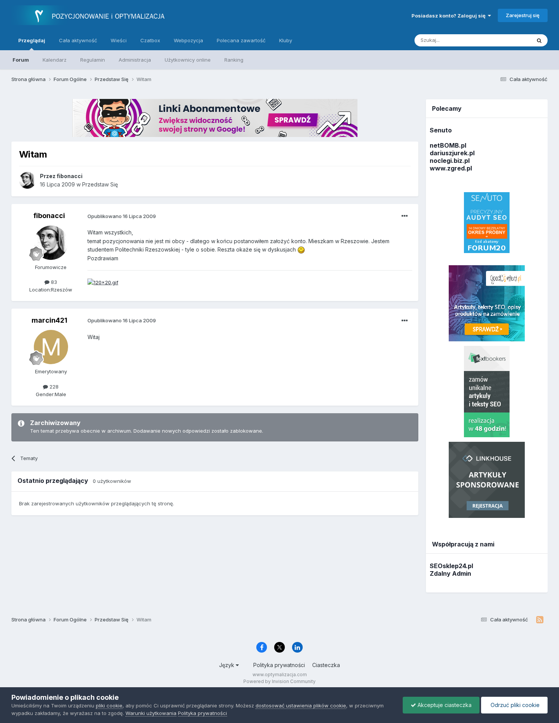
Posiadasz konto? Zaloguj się (449, 16)
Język (227, 665)
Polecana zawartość (241, 40)
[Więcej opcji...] (404, 216)
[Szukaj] (539, 40)
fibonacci (49, 216)
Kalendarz (55, 60)
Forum (21, 60)
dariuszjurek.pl (452, 153)
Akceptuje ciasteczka (444, 705)
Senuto (441, 130)
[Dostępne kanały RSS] (540, 620)
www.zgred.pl (451, 168)
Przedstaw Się (100, 184)
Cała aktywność (78, 40)
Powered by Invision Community (279, 681)
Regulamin (92, 60)
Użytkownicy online (188, 60)
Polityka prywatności (279, 665)
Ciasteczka (326, 665)
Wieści (119, 40)
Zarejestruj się (523, 15)
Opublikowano (121, 216)
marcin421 (49, 320)
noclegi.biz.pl (450, 160)
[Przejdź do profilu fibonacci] (27, 180)
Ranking (233, 60)
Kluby (285, 40)
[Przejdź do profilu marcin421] (51, 347)
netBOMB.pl (448, 145)
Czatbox (150, 40)
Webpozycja (188, 40)
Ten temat (509, 40)
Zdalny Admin (450, 573)
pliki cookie (109, 705)
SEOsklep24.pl (451, 566)
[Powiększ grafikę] (301, 249)
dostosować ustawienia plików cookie (301, 705)
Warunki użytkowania (150, 713)
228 (53, 387)
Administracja (135, 60)
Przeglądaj (31, 40)
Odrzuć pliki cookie (514, 705)
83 (53, 282)
